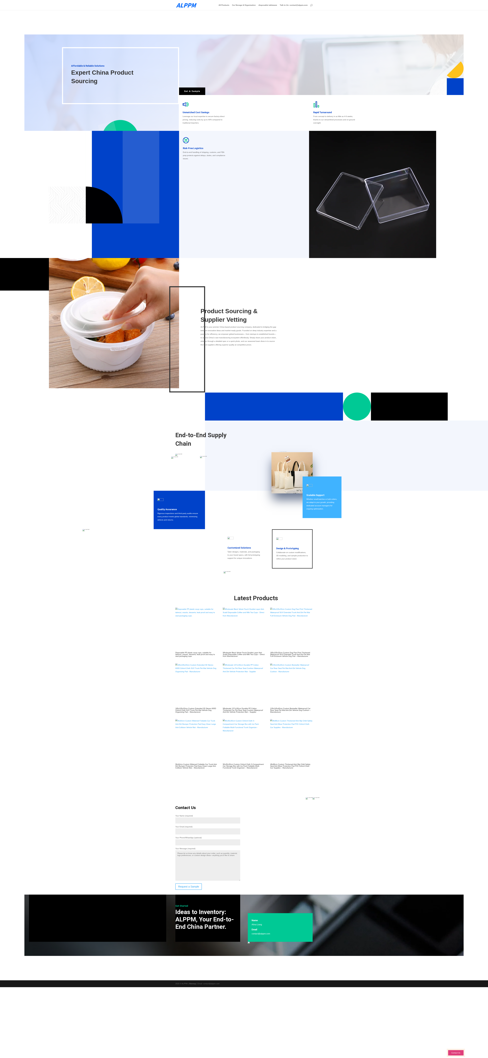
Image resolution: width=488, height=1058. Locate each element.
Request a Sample (188, 886)
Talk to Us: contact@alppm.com (294, 5)
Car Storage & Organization (244, 5)
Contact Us (456, 1053)
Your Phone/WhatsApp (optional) (188, 838)
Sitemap (192, 984)
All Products (224, 5)
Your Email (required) (184, 827)
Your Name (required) (184, 816)
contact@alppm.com (261, 934)
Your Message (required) (185, 849)
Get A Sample (192, 91)
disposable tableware (267, 5)
